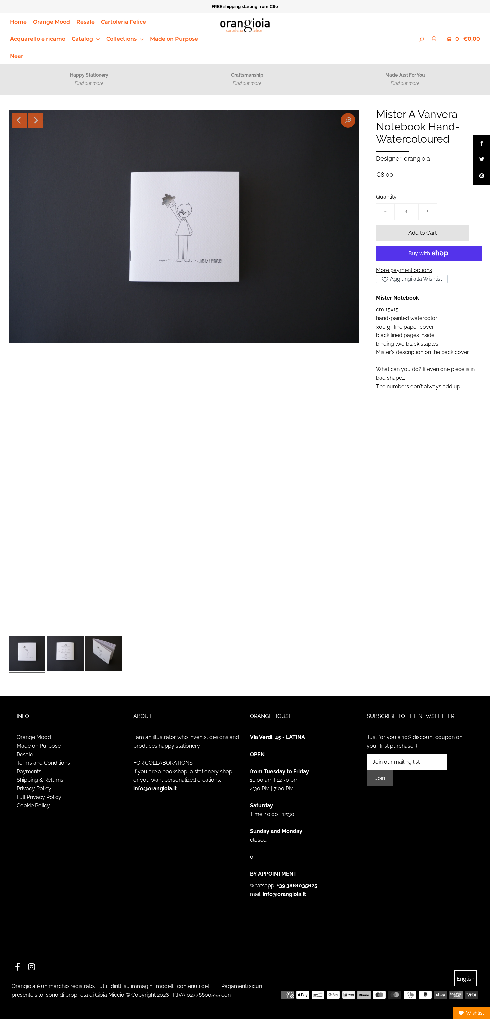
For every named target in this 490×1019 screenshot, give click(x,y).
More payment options (404, 270)
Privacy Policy (34, 788)
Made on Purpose (174, 39)
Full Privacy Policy (39, 797)
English (465, 979)
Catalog (83, 39)
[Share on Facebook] (481, 143)
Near (16, 56)
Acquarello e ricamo (37, 39)
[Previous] (19, 120)
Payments (29, 771)
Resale (85, 22)
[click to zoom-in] (348, 120)
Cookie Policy (33, 805)
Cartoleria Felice (123, 22)
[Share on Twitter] (481, 159)
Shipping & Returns (40, 780)
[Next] (35, 120)
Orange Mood (51, 22)
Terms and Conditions (43, 763)
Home (18, 22)
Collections (122, 39)
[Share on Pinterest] (481, 176)
